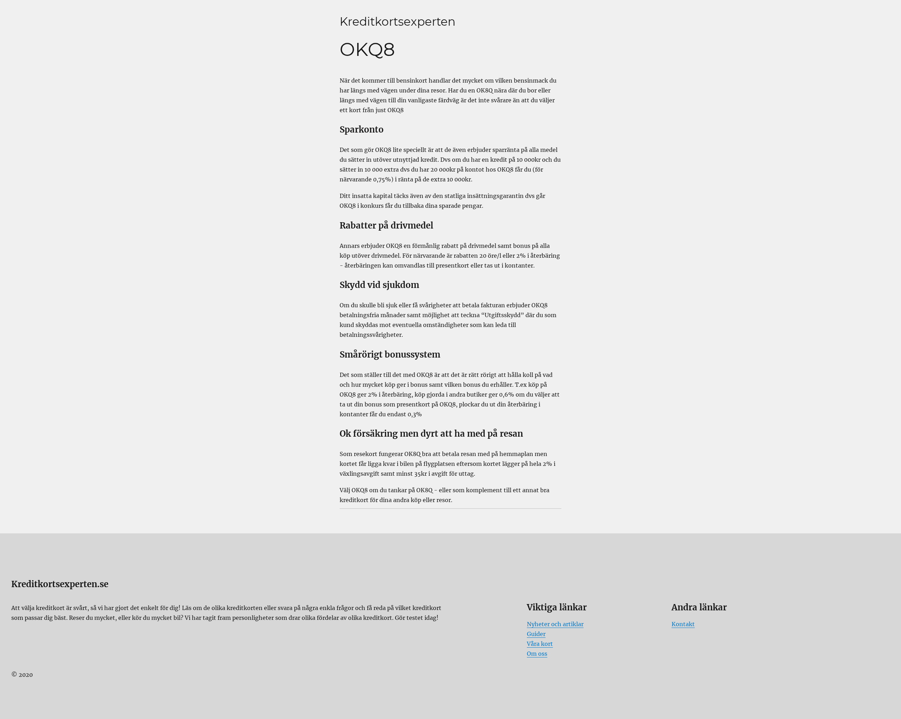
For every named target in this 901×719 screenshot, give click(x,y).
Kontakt (683, 624)
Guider (536, 633)
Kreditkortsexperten (397, 21)
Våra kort (540, 643)
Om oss (537, 653)
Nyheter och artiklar (555, 624)
